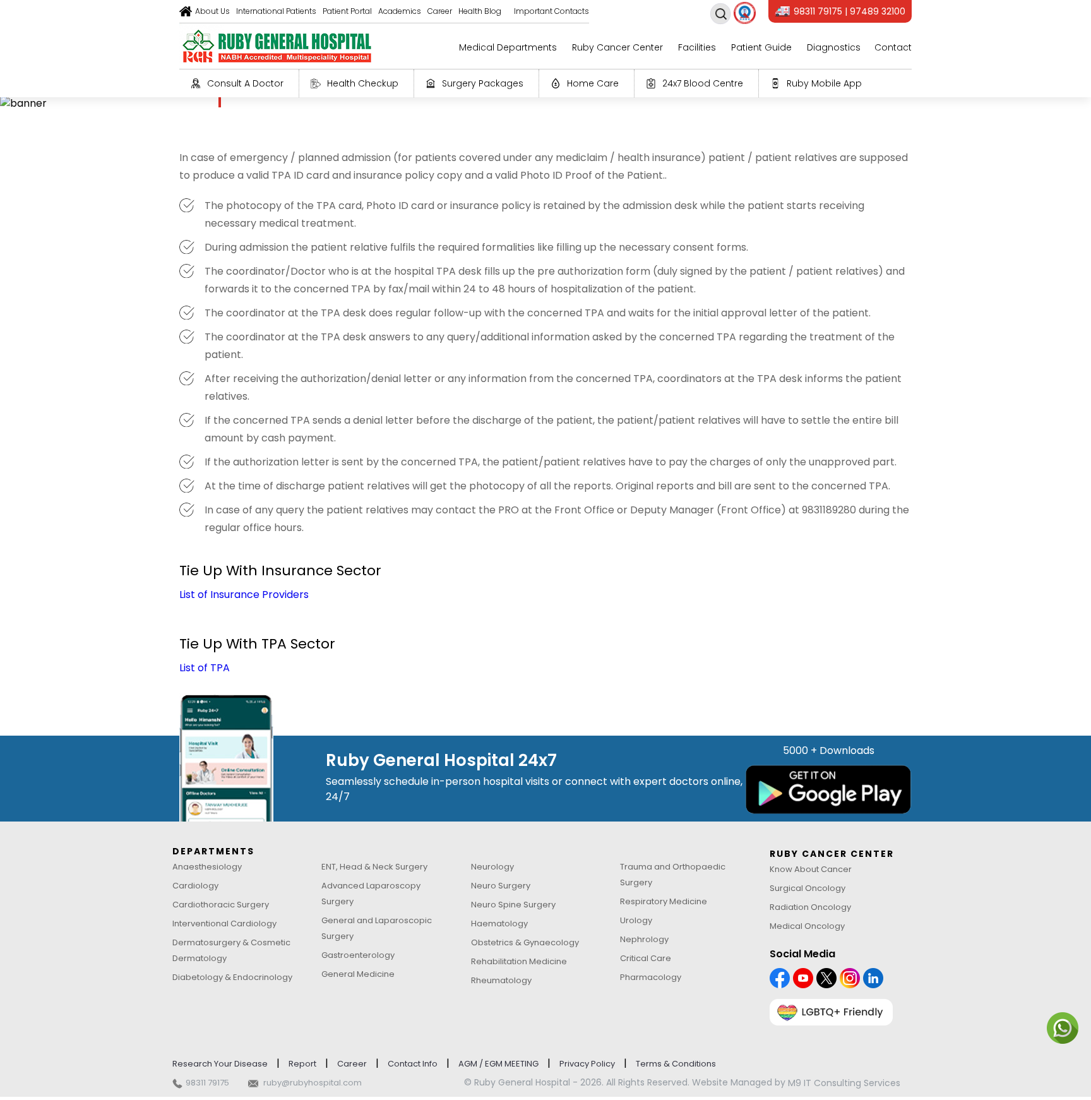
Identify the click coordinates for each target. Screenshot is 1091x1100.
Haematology (499, 924)
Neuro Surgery (500, 886)
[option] (545, 103)
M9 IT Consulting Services (844, 1083)
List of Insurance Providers (244, 594)
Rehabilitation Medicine (519, 961)
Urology (636, 920)
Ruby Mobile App (824, 83)
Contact (893, 47)
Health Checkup (362, 83)
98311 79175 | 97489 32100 (849, 11)
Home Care (593, 83)
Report (302, 1064)
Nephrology (644, 939)
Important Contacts (551, 11)
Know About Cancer (811, 869)
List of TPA (204, 668)
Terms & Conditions (676, 1064)
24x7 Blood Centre (702, 83)
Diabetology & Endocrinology (232, 977)
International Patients (276, 11)
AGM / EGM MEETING (498, 1064)
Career (439, 11)
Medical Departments (508, 47)
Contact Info (413, 1064)
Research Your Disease (220, 1064)
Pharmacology (650, 977)
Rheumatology (501, 980)
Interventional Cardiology (224, 924)
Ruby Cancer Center (617, 47)
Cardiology (195, 886)
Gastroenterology (358, 955)
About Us (212, 11)
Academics (399, 11)
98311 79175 (207, 1083)
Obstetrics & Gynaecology (525, 942)
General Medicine (358, 974)
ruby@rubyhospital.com (312, 1083)
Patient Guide (761, 47)
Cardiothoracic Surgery (220, 905)
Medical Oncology (807, 926)
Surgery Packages (482, 83)
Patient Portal (347, 11)
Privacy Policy (587, 1064)
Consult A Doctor (245, 83)
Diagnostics (834, 47)
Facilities (697, 47)
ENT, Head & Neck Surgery (374, 867)
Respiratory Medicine (663, 901)
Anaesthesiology (207, 867)
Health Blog (479, 11)
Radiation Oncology (810, 907)
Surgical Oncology (807, 888)
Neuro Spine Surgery (513, 905)
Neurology (492, 867)
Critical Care (645, 958)
